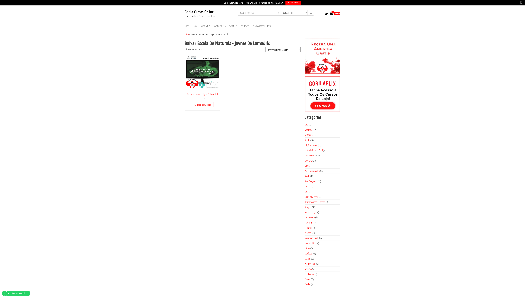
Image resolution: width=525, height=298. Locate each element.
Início (187, 26)
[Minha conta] (326, 13)
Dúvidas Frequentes (262, 26)
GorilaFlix (205, 26)
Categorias (219, 26)
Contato (245, 26)
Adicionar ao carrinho (202, 104)
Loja (195, 26)
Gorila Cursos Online (199, 11)
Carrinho (233, 26)
